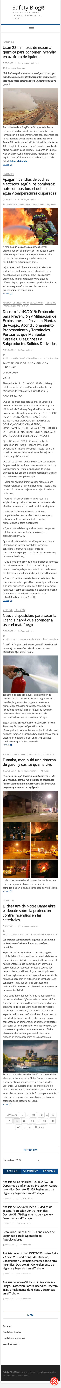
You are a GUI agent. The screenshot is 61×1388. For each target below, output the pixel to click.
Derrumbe (34, 934)
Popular (12, 1171)
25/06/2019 (10, 63)
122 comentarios (25, 1198)
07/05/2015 (9, 1245)
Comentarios (30, 1171)
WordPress (48, 1372)
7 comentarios (26, 350)
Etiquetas (49, 1171)
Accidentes (20, 204)
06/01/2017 (9, 1273)
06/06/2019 (10, 199)
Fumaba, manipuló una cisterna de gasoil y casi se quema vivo (29, 762)
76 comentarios (24, 1245)
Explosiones (36, 303)
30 (53, 1114)
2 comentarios (26, 631)
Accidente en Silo (12, 303)
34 (32, 1120)
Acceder (7, 1326)
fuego (35, 204)
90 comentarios (24, 1223)
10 (33, 1114)
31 (9, 1120)
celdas (29, 204)
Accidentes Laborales (15, 754)
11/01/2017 (9, 1223)
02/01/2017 (9, 1198)
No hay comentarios (29, 63)
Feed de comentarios (14, 1338)
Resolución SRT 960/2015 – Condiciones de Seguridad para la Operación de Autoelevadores (29, 1235)
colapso (12, 934)
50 (52, 1120)
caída (15, 358)
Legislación (9, 306)
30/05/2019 (10, 771)
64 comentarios (24, 1299)
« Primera (12, 1114)
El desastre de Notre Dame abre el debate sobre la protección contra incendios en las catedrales (29, 912)
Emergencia (11, 68)
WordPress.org (11, 1343)
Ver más (6, 164)
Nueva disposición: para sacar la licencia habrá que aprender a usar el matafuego (29, 620)
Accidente (10, 204)
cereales (41, 358)
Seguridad (51, 204)
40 (44, 1120)
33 (24, 1120)
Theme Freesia (36, 1372)
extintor (44, 639)
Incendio (21, 68)
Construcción (52, 358)
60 (18, 1127)
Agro (26, 303)
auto (15, 639)
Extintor (8, 610)
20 (41, 1114)
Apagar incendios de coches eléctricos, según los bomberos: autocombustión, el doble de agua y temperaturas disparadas (29, 186)
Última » (39, 1127)
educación (35, 639)
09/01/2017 (9, 1299)
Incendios (8, 42)
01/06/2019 (10, 631)
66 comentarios (24, 1273)
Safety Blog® (29, 7)
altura (5, 934)
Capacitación (24, 358)
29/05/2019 (10, 926)
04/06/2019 (10, 350)
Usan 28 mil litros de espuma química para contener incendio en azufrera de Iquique (29, 52)
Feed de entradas (12, 1332)
